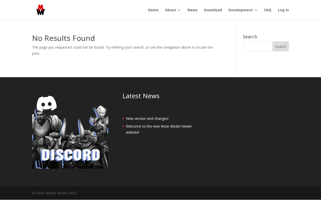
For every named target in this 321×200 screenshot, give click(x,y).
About (170, 10)
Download (213, 10)
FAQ (267, 10)
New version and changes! (147, 118)
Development (240, 10)
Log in (283, 10)
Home (153, 10)
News (193, 10)
